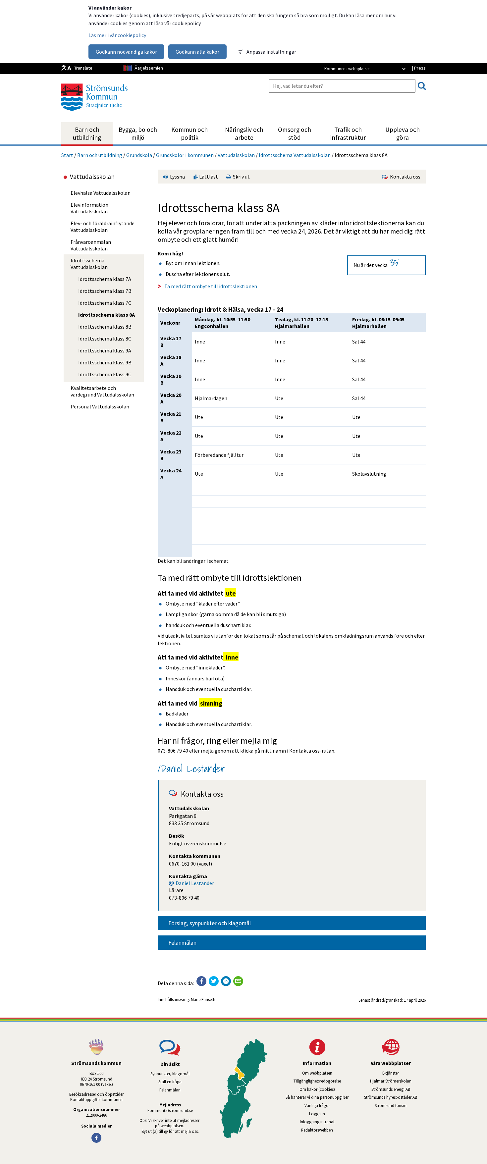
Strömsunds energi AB (398, 1089)
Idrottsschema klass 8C (104, 338)
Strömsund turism (400, 1105)
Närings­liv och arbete (244, 133)
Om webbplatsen (317, 1073)
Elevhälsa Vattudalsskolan (101, 192)
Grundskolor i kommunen (185, 155)
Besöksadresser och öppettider (96, 1094)
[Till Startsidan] (94, 113)
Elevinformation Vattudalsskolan (89, 208)
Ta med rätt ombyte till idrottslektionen (210, 286)
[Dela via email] (238, 981)
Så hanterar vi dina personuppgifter (317, 1097)
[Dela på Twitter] (214, 981)
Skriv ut (240, 176)
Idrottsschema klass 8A (106, 314)
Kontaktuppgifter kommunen (96, 1099)
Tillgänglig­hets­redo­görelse (317, 1081)
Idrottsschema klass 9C (104, 374)
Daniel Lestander (195, 883)
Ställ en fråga (170, 1081)
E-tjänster (404, 1073)
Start (67, 155)
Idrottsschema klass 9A (104, 350)
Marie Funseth (203, 999)
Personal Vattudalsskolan (100, 406)
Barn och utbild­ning (87, 133)
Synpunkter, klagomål (169, 1073)
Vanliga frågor (317, 1105)
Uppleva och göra (402, 133)
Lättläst (208, 176)
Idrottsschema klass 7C (104, 302)
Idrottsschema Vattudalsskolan (295, 155)
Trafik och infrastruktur (348, 133)
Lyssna (177, 176)
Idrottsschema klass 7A (104, 279)
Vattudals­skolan (236, 155)
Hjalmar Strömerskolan (398, 1081)
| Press (419, 68)
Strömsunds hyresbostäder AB (395, 1097)
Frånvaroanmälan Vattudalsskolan (91, 245)
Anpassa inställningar (271, 51)
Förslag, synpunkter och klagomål (209, 923)
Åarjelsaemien (149, 68)
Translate (83, 68)
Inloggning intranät (326, 1121)
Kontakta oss (404, 176)
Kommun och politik (189, 133)
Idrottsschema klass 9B (105, 362)
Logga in (317, 1113)
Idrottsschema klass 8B (105, 326)
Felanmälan (182, 942)
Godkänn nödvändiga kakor (126, 51)
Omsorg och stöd (294, 133)
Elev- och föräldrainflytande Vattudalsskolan (103, 226)
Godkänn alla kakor (197, 51)
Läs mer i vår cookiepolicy (117, 35)
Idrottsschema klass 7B (105, 291)
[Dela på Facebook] (201, 981)
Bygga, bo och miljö (138, 133)
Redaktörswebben (317, 1130)
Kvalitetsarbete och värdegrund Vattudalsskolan (102, 391)
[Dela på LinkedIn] (226, 981)
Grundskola (139, 155)
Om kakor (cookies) (317, 1089)
